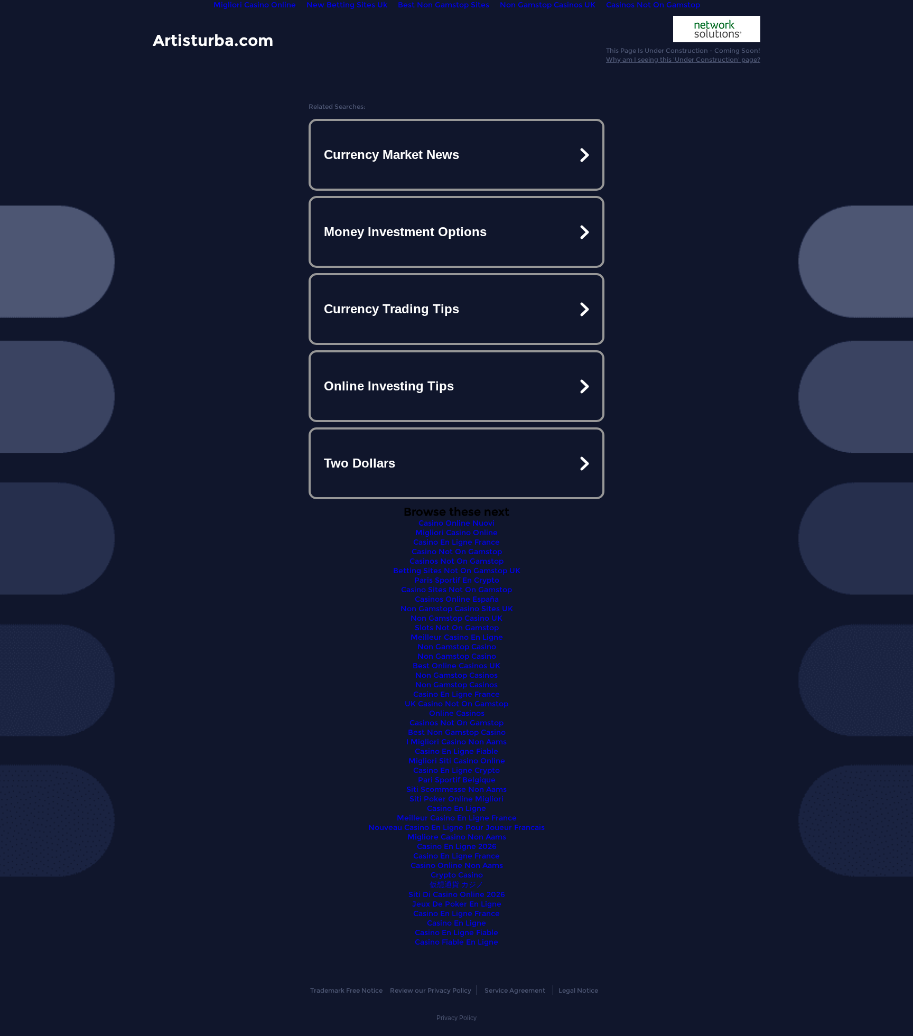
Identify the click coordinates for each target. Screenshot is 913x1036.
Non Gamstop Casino (456, 646)
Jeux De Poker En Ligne (456, 904)
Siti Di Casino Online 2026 (456, 894)
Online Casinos (457, 713)
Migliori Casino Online (456, 532)
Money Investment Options (405, 232)
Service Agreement (515, 990)
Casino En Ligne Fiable (456, 751)
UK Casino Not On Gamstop (456, 703)
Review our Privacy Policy (430, 990)
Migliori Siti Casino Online (456, 761)
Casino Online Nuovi (456, 523)
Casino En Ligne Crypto (456, 770)
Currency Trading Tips (391, 309)
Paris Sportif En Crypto (456, 580)
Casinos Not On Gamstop (456, 561)
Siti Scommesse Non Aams (456, 789)
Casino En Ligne (456, 808)
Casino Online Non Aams (457, 865)
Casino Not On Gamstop (457, 551)
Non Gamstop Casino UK (456, 618)
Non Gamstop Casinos (456, 675)
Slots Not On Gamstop (457, 627)
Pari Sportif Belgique (457, 780)
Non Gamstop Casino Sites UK (456, 608)
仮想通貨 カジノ (456, 884)
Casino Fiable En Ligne (456, 942)
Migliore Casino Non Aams (456, 837)
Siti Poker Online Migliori (456, 799)
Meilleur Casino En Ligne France (457, 818)
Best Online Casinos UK (456, 665)
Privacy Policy (456, 1018)
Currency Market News (391, 154)
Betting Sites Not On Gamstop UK (456, 570)
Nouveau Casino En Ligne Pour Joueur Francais (456, 827)
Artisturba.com (213, 40)
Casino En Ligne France (456, 542)
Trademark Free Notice (346, 990)
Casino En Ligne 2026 (457, 846)
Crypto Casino (457, 875)
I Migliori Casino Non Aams (456, 741)
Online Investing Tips (389, 386)
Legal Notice (578, 990)
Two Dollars (359, 463)
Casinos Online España (457, 599)
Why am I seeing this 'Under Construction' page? (683, 59)
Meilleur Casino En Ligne (457, 637)
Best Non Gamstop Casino (457, 732)
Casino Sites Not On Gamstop (456, 589)
